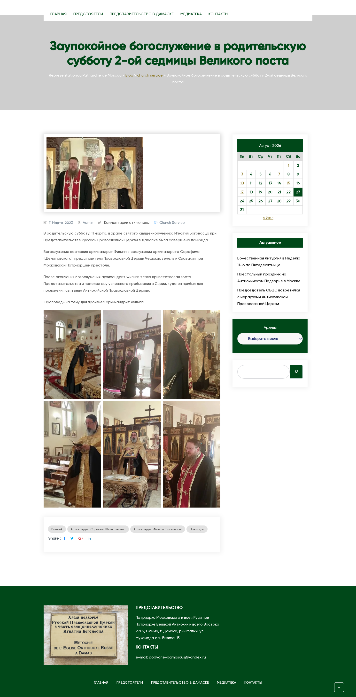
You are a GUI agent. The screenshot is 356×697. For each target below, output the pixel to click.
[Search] (296, 372)
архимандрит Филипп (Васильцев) (158, 529)
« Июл (268, 218)
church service (172, 222)
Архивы (270, 327)
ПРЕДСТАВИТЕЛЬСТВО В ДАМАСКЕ (142, 14)
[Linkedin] (89, 538)
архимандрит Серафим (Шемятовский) (98, 529)
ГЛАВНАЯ (58, 14)
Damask (56, 529)
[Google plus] (80, 538)
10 (242, 183)
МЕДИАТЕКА (191, 14)
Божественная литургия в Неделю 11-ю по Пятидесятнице (268, 261)
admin (88, 222)
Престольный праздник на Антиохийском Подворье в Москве (269, 277)
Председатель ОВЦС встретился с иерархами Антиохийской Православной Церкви (268, 297)
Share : (54, 538)
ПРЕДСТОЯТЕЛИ (88, 14)
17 (242, 192)
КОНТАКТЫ (218, 14)
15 (288, 183)
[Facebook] (65, 538)
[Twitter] (72, 538)
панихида (197, 529)
